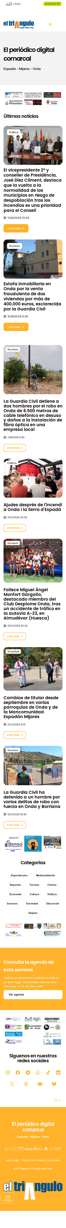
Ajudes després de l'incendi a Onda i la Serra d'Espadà (33, 507)
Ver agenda (16, 994)
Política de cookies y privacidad (41, 1160)
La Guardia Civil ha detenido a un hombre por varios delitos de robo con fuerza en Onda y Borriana (32, 799)
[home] (18, 24)
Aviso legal (12, 1160)
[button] (50, 24)
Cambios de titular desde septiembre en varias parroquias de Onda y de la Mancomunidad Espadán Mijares (31, 707)
